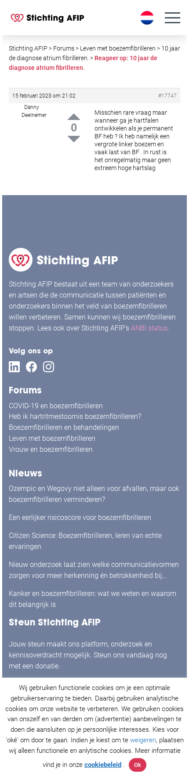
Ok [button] (137, 765)
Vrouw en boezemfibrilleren (51, 449)
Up (73, 116)
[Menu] (172, 17)
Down (73, 139)
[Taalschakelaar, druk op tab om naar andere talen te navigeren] (148, 18)
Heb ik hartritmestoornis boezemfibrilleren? (75, 416)
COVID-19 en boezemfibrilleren (56, 406)
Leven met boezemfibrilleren (52, 438)
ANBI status (149, 328)
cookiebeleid (102, 765)
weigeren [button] (143, 740)
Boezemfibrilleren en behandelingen (64, 427)
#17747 (167, 96)
